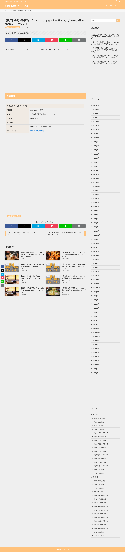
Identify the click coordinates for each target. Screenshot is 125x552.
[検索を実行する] (118, 20)
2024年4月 (96, 219)
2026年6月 (96, 113)
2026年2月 (96, 130)
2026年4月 (96, 122)
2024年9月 (96, 198)
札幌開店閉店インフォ (17, 5)
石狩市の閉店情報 (99, 536)
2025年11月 (96, 142)
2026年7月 (96, 109)
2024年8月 (96, 203)
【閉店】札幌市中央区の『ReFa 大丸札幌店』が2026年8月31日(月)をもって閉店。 (104, 63)
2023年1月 (96, 280)
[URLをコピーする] (79, 40)
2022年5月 (96, 312)
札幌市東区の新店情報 (100, 451)
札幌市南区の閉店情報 (100, 503)
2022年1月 (96, 328)
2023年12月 (96, 235)
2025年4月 (96, 170)
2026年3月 (96, 125)
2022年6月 (96, 308)
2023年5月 (96, 263)
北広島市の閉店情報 (99, 481)
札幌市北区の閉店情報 (100, 499)
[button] (11, 40)
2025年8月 (96, 154)
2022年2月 (96, 324)
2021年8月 (96, 348)
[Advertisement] (45, 70)
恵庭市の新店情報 (99, 429)
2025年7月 (96, 158)
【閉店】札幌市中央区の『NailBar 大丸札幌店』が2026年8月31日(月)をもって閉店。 (104, 57)
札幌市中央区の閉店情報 (101, 495)
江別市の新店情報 (99, 469)
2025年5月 (96, 166)
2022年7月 (96, 304)
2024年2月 (96, 227)
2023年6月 (96, 259)
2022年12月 (96, 284)
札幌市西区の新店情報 (100, 462)
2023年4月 (96, 267)
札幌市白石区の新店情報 (101, 458)
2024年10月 (96, 194)
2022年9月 (96, 296)
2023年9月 (96, 247)
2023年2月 (96, 275)
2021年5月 (96, 361)
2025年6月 (96, 162)
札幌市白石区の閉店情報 (101, 521)
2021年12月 (96, 332)
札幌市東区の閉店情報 (100, 514)
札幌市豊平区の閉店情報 (101, 528)
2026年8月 (96, 105)
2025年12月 (96, 138)
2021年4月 (96, 365)
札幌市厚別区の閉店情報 (101, 506)
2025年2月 (96, 178)
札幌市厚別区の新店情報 (101, 444)
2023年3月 (96, 271)
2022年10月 (96, 292)
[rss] (116, 1)
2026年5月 (96, 117)
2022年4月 (96, 316)
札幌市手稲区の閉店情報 (101, 510)
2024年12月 (96, 186)
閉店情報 (96, 477)
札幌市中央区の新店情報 (101, 433)
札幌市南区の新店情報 (100, 440)
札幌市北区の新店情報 (100, 436)
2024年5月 (96, 215)
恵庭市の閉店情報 (99, 492)
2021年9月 (96, 344)
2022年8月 (96, 300)
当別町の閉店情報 (99, 488)
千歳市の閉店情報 (99, 484)
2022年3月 (96, 320)
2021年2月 (96, 373)
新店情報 (96, 414)
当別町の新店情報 (99, 425)
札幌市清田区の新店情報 (101, 455)
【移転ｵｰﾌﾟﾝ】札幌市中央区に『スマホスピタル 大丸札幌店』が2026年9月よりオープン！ (105, 43)
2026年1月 (96, 134)
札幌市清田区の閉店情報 (101, 517)
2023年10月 (96, 243)
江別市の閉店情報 (99, 532)
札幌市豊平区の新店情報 (13, 27)
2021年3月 (96, 369)
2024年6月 (96, 211)
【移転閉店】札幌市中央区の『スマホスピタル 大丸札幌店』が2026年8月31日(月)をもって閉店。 (105, 50)
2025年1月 (96, 182)
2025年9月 (96, 150)
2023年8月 (96, 251)
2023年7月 (96, 255)
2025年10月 (96, 146)
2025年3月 (96, 174)
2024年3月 (96, 223)
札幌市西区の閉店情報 (100, 525)
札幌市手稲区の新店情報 (101, 447)
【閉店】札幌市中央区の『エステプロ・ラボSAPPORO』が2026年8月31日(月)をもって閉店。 (105, 36)
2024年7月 (96, 207)
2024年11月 (96, 190)
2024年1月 (96, 231)
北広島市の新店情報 (99, 418)
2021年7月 (96, 353)
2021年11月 (96, 336)
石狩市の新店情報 (99, 473)
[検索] (119, 1)
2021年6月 (96, 357)
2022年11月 (96, 288)
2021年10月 (96, 340)
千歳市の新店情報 (99, 422)
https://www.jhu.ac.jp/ (37, 131)
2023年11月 (96, 239)
